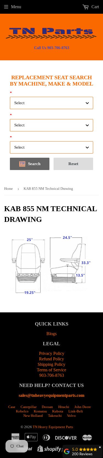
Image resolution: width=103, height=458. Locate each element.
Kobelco (22, 411)
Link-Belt (75, 411)
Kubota (57, 411)
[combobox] (51, 103)
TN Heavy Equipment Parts (53, 427)
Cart (94, 6)
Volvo (71, 416)
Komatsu (40, 411)
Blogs (51, 333)
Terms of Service (51, 369)
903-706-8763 (51, 375)
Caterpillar (29, 407)
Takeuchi (55, 416)
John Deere (82, 407)
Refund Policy (51, 359)
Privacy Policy (51, 353)
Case (11, 407)
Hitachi (63, 407)
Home (8, 188)
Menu (16, 6)
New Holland (33, 416)
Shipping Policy (51, 364)
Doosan (47, 407)
